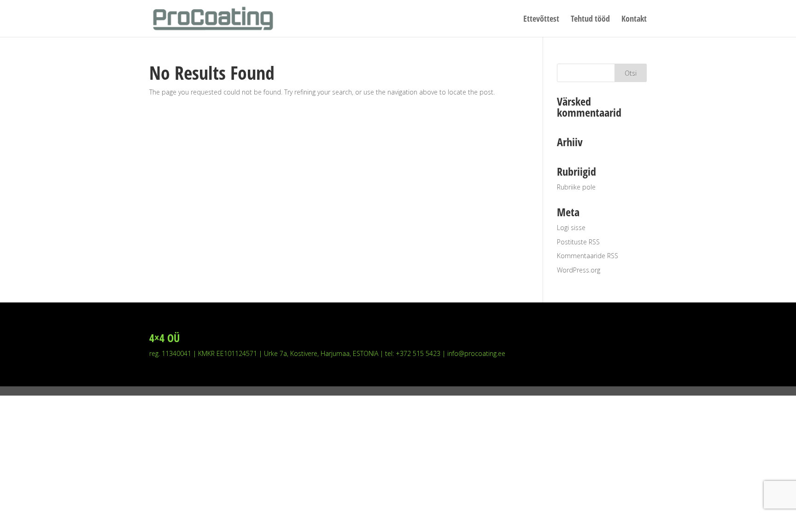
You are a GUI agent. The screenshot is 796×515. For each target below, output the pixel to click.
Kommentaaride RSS (587, 255)
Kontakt (634, 19)
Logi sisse (571, 227)
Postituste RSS (578, 241)
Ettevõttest (541, 19)
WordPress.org (578, 270)
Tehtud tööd (590, 19)
